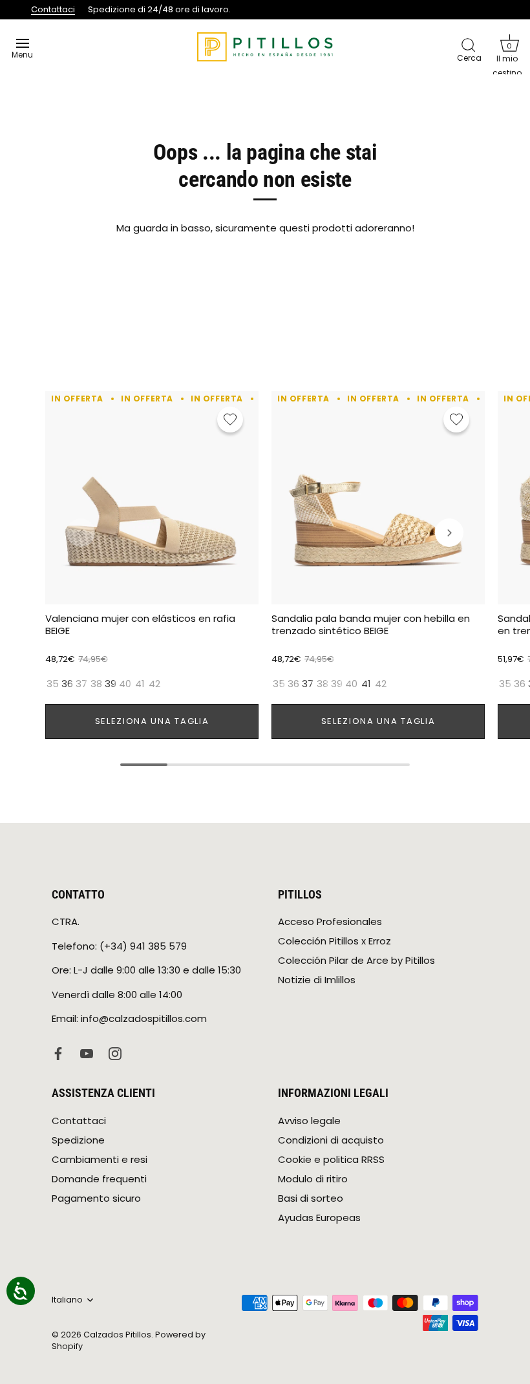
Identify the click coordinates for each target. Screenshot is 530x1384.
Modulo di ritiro (313, 1179)
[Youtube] (86, 1052)
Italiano (67, 1300)
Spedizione (78, 1140)
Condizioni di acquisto (331, 1140)
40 (125, 684)
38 (96, 684)
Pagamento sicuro (96, 1198)
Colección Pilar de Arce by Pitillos (356, 960)
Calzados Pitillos (117, 1334)
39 (110, 684)
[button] (509, 42)
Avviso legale (309, 1120)
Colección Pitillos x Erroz (334, 941)
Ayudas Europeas (319, 1217)
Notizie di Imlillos (316, 979)
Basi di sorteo (310, 1198)
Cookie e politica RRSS (331, 1159)
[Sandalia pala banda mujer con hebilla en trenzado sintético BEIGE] (378, 497)
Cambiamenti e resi (99, 1159)
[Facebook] (58, 1052)
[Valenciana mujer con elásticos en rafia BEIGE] (152, 497)
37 (81, 684)
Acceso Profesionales (330, 921)
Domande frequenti (99, 1179)
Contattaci (53, 9)
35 (53, 684)
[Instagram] (115, 1052)
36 (67, 684)
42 (154, 684)
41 (140, 684)
